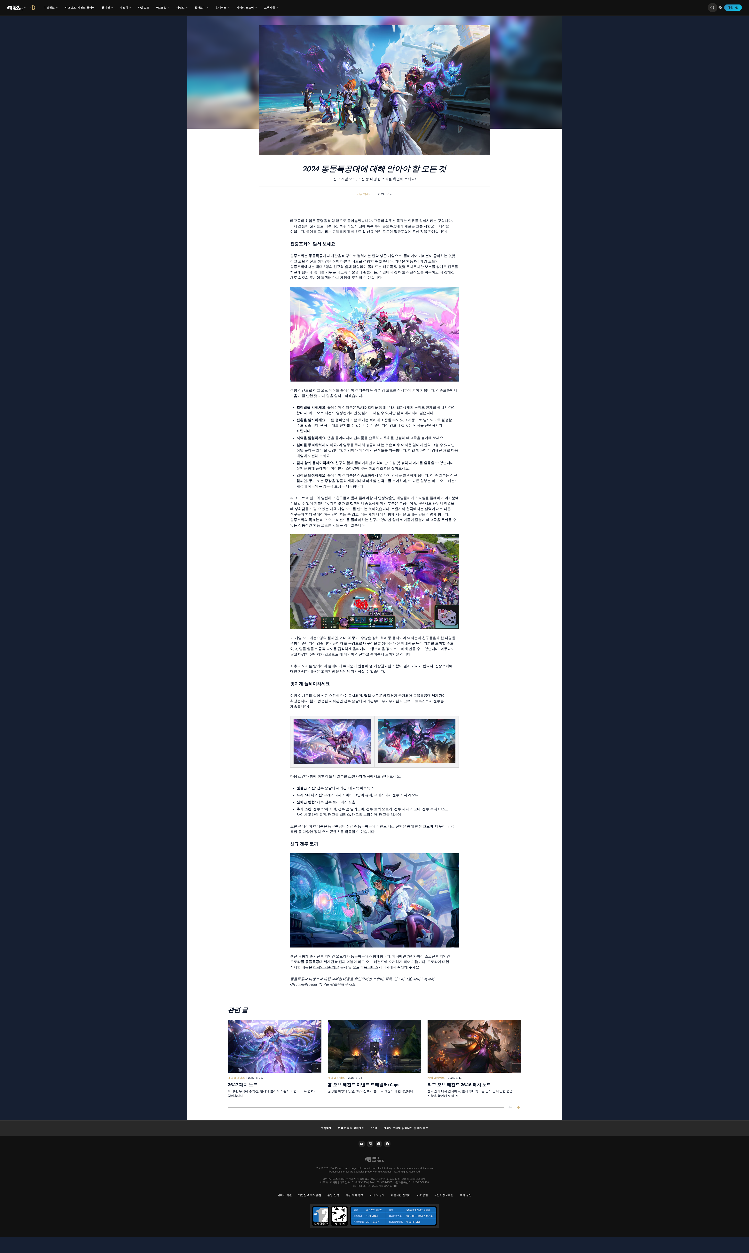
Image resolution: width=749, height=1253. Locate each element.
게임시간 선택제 (401, 1195)
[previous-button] (510, 1107)
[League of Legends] (33, 8)
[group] (374, 1059)
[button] (365, 194)
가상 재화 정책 (354, 1195)
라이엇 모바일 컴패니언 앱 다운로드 (405, 1128)
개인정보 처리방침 (309, 1195)
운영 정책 (333, 1195)
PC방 (374, 1128)
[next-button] (518, 1107)
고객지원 (326, 1128)
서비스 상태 (377, 1195)
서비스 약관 (284, 1195)
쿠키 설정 (466, 1195)
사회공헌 (422, 1195)
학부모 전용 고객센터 (351, 1128)
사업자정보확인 (443, 1195)
